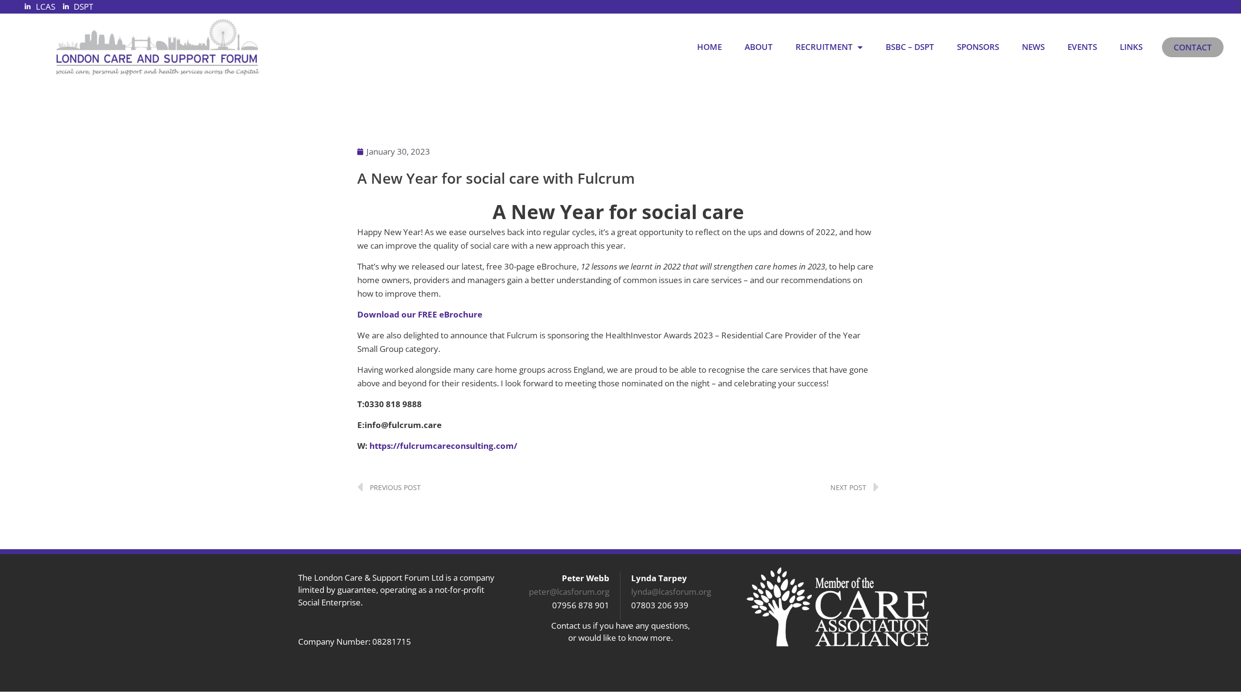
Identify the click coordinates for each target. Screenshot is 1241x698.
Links (1131, 46)
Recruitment (824, 46)
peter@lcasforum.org (569, 591)
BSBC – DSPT (910, 46)
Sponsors (978, 46)
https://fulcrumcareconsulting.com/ (443, 445)
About (759, 46)
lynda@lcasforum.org (671, 591)
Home (709, 46)
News (1033, 46)
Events (1082, 46)
